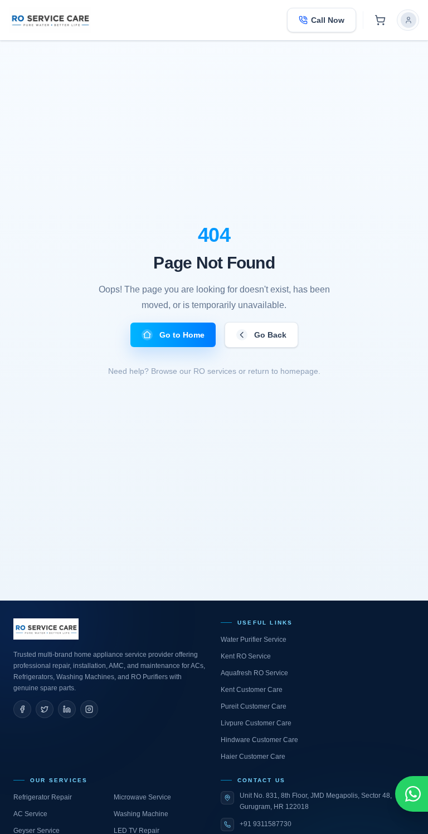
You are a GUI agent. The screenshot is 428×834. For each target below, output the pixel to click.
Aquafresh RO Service (254, 673)
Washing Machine (141, 814)
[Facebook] (22, 709)
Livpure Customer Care (256, 723)
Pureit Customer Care (253, 706)
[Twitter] (45, 709)
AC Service (30, 814)
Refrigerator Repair (42, 797)
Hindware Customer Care (259, 740)
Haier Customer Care (253, 756)
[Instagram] (89, 709)
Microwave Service (142, 797)
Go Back (270, 334)
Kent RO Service (246, 656)
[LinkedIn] (67, 709)
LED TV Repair (136, 830)
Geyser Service (36, 830)
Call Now (327, 20)
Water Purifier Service (253, 639)
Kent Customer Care (252, 689)
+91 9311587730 (265, 824)
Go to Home (182, 334)
